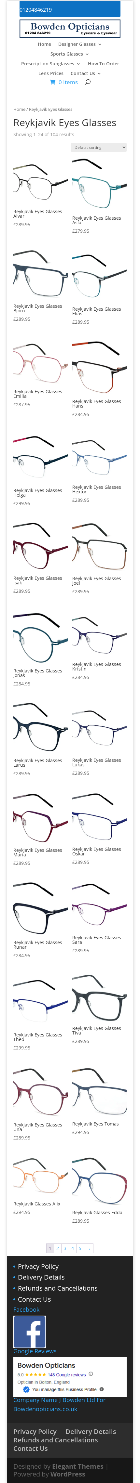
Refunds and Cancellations (58, 1288)
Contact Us (83, 73)
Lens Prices (50, 73)
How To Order (103, 64)
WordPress (67, 1474)
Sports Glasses (66, 54)
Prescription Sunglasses (47, 64)
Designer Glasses (77, 44)
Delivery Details (41, 1277)
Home (44, 44)
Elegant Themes (78, 1466)
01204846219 (36, 9)
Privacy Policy (38, 1266)
